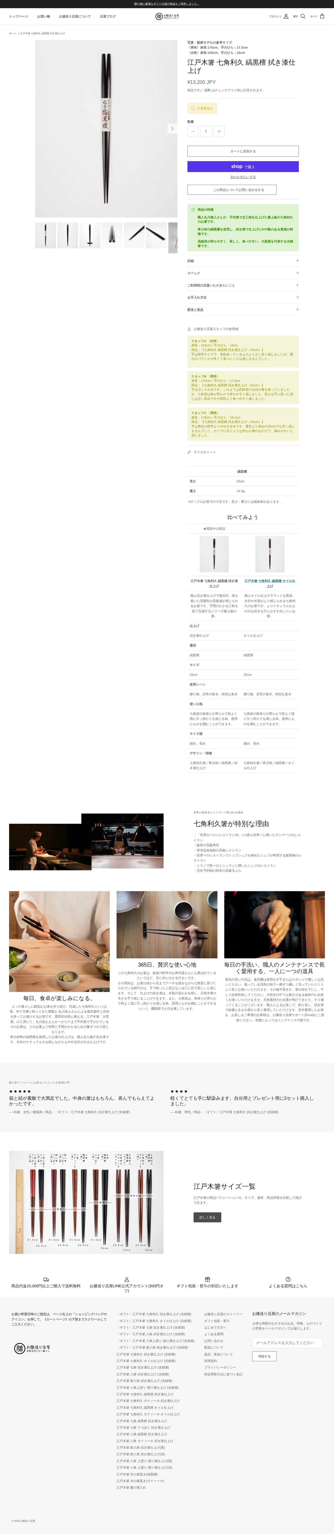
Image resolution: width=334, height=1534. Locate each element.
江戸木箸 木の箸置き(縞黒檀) (137, 1474)
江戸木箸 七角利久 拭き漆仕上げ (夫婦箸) (146, 1354)
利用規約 (210, 1361)
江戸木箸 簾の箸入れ (131, 1487)
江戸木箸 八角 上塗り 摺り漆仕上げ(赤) (144, 1467)
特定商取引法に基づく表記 (223, 1374)
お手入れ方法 (197, 297)
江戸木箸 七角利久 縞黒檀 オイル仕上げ (145, 1407)
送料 (207, 90)
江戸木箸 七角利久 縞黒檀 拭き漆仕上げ (42, 33)
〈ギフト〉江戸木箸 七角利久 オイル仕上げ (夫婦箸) (154, 1321)
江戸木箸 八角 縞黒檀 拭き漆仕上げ (142, 1434)
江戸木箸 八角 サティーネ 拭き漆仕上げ (145, 1441)
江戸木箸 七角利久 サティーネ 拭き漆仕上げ (148, 1401)
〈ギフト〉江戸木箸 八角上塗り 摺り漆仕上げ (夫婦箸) (156, 1341)
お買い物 (43, 16)
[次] (172, 129)
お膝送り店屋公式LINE (156, 3)
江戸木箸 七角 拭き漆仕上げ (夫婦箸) (143, 1367)
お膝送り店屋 (27, 1520)
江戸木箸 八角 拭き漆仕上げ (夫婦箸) (143, 1374)
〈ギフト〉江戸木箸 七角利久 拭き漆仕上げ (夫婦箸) (154, 1314)
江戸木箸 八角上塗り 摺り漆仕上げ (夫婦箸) (148, 1387)
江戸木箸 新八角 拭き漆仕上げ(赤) (141, 1454)
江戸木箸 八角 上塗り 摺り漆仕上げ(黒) (144, 1461)
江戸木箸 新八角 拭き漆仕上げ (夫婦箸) (144, 1381)
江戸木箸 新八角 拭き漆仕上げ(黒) (141, 1447)
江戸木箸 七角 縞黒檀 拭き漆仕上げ (142, 1421)
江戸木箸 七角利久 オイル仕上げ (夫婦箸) (146, 1361)
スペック (193, 273)
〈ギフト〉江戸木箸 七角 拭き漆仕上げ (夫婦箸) (151, 1327)
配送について (213, 1347)
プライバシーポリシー (220, 1367)
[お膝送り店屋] (167, 16)
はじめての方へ (215, 1327)
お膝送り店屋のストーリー (223, 1314)
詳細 (190, 261)
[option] (106, 129)
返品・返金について (218, 1354)
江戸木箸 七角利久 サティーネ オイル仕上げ (148, 1414)
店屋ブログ (108, 16)
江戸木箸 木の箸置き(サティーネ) (140, 1481)
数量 (190, 121)
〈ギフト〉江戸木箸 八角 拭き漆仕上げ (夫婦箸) (151, 1334)
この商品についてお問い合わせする (238, 190)
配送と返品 (195, 309)
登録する (264, 1356)
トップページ (18, 16)
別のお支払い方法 (243, 177)
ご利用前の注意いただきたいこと (211, 285)
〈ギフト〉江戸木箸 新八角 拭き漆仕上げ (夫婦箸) (152, 1347)
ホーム (13, 33)
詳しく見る (207, 1217)
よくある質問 (213, 1334)
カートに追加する (243, 151)
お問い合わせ (213, 1341)
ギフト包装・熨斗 (217, 1321)
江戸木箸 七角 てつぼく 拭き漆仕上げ (143, 1427)
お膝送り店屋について (75, 16)
